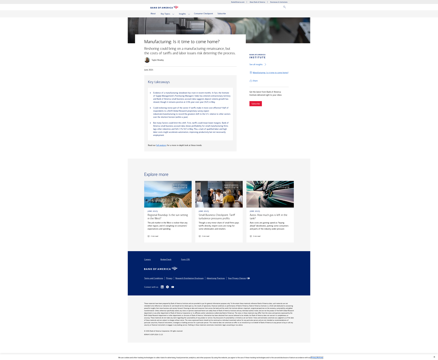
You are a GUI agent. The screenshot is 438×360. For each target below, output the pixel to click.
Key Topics (165, 14)
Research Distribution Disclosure (189, 278)
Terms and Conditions (153, 278)
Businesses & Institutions (278, 2)
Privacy (169, 278)
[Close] (434, 356)
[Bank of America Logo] (165, 7)
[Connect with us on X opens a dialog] (167, 287)
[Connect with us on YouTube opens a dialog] (172, 287)
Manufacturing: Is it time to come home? (270, 72)
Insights (182, 14)
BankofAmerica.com (237, 2)
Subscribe (222, 13)
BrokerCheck (165, 259)
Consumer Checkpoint (203, 13)
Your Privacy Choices (237, 278)
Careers (147, 259)
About (153, 13)
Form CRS (185, 259)
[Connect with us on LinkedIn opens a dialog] (162, 287)
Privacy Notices (317, 358)
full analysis (161, 145)
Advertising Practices (216, 278)
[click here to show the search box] (284, 7)
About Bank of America (257, 2)
